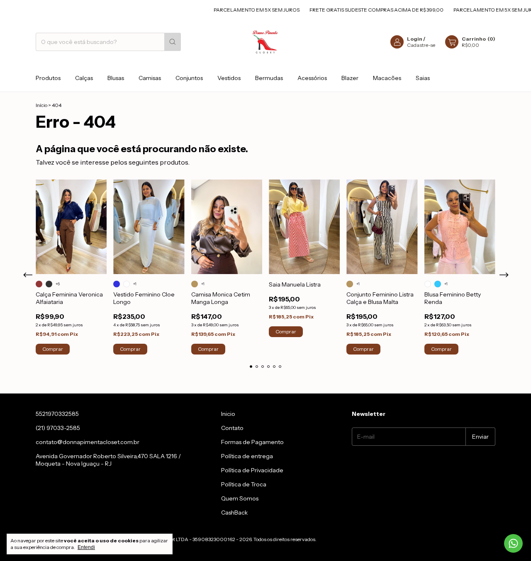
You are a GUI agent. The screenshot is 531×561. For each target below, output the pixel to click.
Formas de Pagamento (252, 442)
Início (41, 105)
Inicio (228, 414)
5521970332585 (57, 414)
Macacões (387, 78)
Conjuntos (189, 78)
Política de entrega (247, 456)
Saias (423, 78)
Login (414, 39)
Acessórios (312, 78)
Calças (84, 78)
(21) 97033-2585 (58, 428)
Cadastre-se (421, 45)
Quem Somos (239, 498)
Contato (232, 428)
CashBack (234, 512)
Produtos (48, 78)
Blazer (349, 78)
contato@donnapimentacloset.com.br (87, 442)
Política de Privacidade (252, 470)
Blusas (115, 78)
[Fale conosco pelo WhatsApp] (513, 543)
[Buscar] (172, 42)
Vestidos (229, 78)
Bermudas (269, 78)
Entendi (86, 547)
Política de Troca (243, 484)
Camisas (150, 78)
